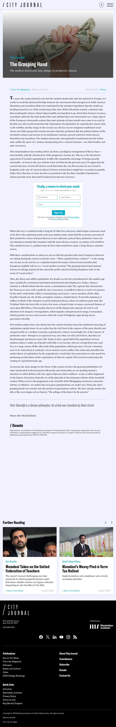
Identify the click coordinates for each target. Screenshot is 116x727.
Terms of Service (57, 219)
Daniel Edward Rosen (71, 561)
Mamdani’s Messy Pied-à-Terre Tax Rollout (85, 568)
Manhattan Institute (12, 692)
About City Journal (68, 653)
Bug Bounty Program (12, 703)
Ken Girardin (11, 561)
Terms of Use (9, 699)
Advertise (7, 689)
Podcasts (7, 665)
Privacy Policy (74, 217)
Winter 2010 (92, 89)
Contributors (65, 659)
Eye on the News (15, 590)
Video (5, 672)
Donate (17, 425)
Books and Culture (12, 668)
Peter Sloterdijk (17, 57)
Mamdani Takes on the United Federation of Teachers (27, 568)
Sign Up (58, 212)
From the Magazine (12, 661)
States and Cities (40, 89)
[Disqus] (58, 477)
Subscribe (64, 664)
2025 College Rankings (14, 675)
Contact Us (64, 675)
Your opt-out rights (10, 721)
